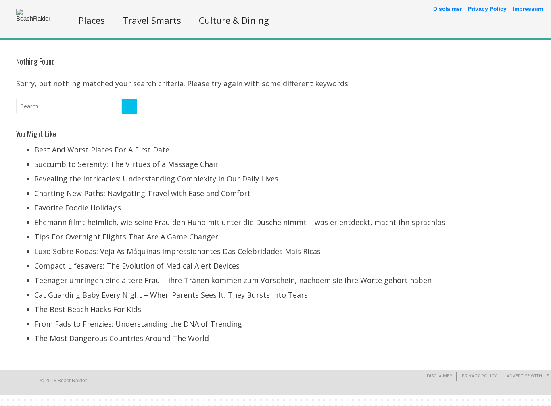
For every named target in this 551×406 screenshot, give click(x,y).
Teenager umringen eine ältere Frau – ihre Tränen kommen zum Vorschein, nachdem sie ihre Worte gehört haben (233, 280)
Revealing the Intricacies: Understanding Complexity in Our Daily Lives (156, 178)
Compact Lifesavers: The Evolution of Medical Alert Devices (137, 266)
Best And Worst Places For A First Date (101, 149)
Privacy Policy (479, 376)
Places (92, 20)
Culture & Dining (234, 20)
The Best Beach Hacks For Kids (87, 309)
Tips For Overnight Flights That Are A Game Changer (126, 237)
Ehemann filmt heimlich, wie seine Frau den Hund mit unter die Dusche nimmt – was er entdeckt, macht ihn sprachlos (239, 222)
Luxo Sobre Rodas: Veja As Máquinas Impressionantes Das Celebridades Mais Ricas (177, 251)
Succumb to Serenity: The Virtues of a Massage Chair (126, 164)
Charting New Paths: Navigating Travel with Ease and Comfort (142, 193)
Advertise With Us (528, 376)
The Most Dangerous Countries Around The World (121, 338)
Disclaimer (439, 376)
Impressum (528, 9)
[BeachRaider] (36, 18)
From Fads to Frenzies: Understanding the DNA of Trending (138, 324)
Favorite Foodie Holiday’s (77, 207)
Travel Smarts (152, 20)
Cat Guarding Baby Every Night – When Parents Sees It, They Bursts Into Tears (171, 295)
